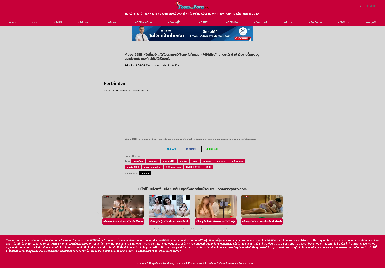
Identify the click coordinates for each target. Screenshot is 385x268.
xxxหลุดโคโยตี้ (173, 167)
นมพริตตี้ (207, 161)
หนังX (133, 240)
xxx (114, 251)
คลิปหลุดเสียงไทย (152, 167)
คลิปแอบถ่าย (85, 22)
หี (156, 247)
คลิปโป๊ (58, 22)
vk (295, 240)
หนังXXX (93, 240)
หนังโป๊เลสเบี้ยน (143, 22)
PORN (12, 22)
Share (172, 149)
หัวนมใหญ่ (138, 161)
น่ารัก (195, 161)
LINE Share (212, 149)
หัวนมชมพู (153, 161)
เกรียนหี (145, 173)
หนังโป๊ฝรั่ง (231, 22)
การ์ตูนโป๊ (371, 22)
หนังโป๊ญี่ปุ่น (215, 240)
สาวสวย (183, 161)
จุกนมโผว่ (221, 161)
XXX (35, 22)
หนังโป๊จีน (203, 22)
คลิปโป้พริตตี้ (237, 161)
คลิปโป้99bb (133, 167)
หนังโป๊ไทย (344, 22)
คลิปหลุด (113, 22)
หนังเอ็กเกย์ (315, 22)
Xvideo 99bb (193, 167)
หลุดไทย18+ (169, 161)
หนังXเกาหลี (260, 22)
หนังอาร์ (288, 22)
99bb (208, 167)
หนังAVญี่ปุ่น (175, 22)
